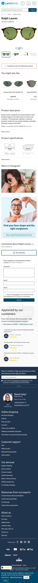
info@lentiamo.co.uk (20, 405)
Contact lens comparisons (9, 505)
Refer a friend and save (8, 479)
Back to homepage (17, 565)
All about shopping (7, 415)
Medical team (5, 522)
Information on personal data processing (14, 435)
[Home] (2, 14)
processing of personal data (20, 381)
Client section (5, 455)
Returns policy (5, 449)
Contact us (4, 532)
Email (6, 287)
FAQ (2, 445)
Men (9, 14)
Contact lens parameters (9, 499)
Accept (26, 577)
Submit (19, 300)
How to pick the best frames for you (19, 235)
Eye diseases (5, 502)
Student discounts (7, 475)
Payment (4, 425)
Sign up (19, 386)
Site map (4, 535)
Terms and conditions (8, 428)
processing (16, 294)
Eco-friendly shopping (8, 485)
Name (6, 280)
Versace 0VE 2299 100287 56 (13, 92)
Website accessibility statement (11, 431)
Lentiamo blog (6, 526)
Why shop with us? (7, 529)
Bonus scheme (6, 469)
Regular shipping (6, 466)
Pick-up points (5, 422)
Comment (7, 266)
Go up (24, 565)
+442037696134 (19, 402)
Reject (5, 580)
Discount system (6, 472)
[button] (6, 54)
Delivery (3, 418)
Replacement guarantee (8, 452)
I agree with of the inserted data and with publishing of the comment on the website (18, 295)
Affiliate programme (7, 482)
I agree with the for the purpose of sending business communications (17, 381)
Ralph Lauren (17, 14)
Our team (4, 519)
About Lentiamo (6, 516)
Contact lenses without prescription (12, 496)
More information (16, 577)
